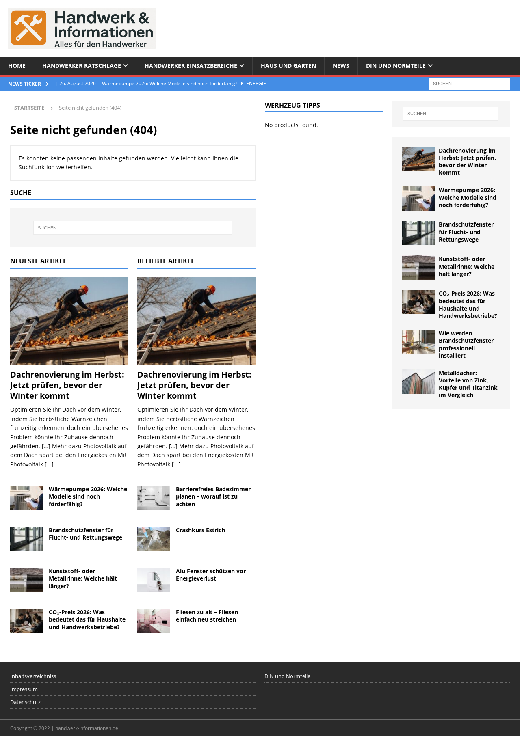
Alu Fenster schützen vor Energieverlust (211, 574)
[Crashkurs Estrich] (153, 539)
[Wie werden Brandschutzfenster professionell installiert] (418, 342)
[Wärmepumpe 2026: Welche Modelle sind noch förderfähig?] (26, 498)
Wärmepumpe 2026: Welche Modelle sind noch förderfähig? (88, 496)
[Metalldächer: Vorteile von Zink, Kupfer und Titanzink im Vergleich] (418, 381)
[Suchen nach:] (469, 83)
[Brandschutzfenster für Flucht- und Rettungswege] (26, 539)
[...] (49, 464)
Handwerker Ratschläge (81, 65)
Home (17, 65)
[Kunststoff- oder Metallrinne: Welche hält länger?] (26, 580)
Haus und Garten (288, 65)
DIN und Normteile (396, 65)
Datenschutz (25, 702)
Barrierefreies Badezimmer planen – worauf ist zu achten (213, 496)
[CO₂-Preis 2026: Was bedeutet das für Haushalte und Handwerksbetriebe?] (26, 621)
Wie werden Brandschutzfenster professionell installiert (466, 344)
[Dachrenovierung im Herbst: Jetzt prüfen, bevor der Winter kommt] (69, 321)
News (341, 65)
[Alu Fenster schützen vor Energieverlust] (153, 580)
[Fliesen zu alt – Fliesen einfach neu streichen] (153, 621)
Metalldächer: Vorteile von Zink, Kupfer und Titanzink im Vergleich (468, 384)
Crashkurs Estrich (200, 530)
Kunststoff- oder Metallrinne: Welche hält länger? (83, 578)
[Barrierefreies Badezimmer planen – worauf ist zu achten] (153, 498)
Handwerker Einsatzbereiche (191, 65)
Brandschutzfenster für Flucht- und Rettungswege (85, 533)
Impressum (24, 689)
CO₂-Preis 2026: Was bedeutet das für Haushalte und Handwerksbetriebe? (87, 619)
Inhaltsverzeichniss (33, 676)
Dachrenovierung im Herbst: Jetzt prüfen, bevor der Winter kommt (67, 385)
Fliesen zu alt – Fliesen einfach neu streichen (207, 615)
